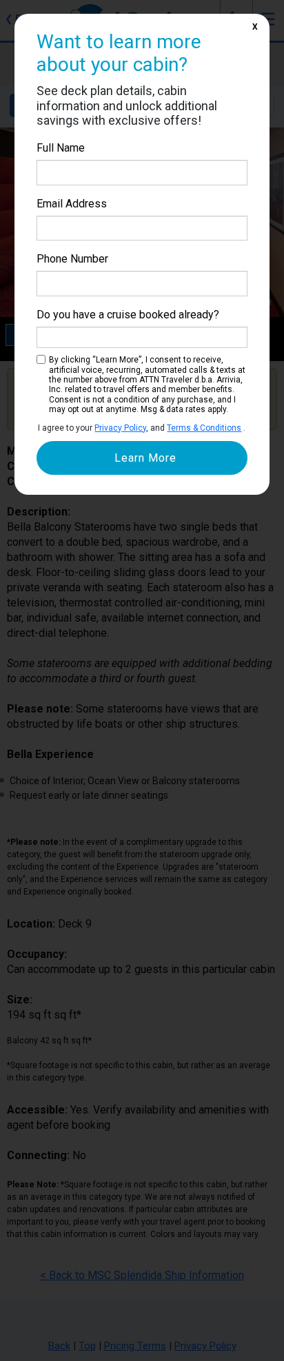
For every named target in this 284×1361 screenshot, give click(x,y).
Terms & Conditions (204, 428)
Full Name (61, 147)
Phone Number (72, 258)
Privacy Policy (120, 428)
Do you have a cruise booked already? (128, 314)
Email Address (72, 203)
